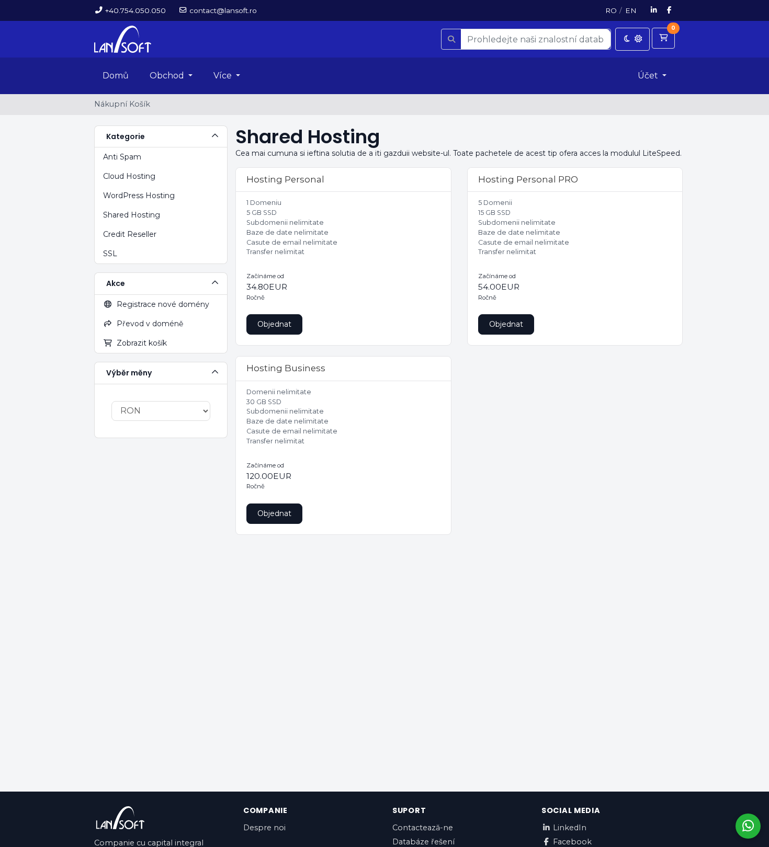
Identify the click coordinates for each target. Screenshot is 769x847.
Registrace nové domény (160, 304)
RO (611, 10)
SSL (110, 253)
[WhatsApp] (748, 826)
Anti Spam (122, 157)
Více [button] (223, 76)
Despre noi (264, 827)
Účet (649, 76)
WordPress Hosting (139, 195)
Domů (116, 76)
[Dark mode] (632, 39)
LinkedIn (569, 827)
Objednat (274, 324)
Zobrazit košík (139, 343)
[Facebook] (669, 10)
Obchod (168, 76)
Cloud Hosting (129, 176)
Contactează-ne (422, 827)
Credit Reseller (129, 234)
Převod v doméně (147, 323)
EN (631, 10)
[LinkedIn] (654, 10)
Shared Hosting (131, 215)
